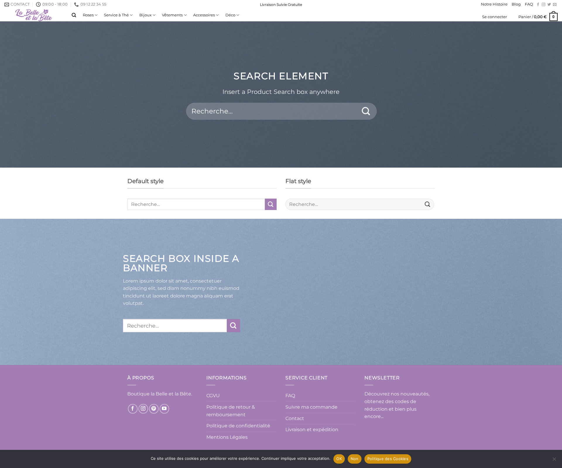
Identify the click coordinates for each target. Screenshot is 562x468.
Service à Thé (116, 15)
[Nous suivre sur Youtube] (164, 409)
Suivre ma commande (311, 407)
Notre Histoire (494, 4)
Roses (88, 15)
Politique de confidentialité (238, 426)
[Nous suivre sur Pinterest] (154, 409)
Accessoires (204, 15)
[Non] (554, 460)
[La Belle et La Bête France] (33, 15)
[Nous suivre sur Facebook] (538, 5)
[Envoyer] (366, 111)
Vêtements (172, 15)
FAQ (529, 4)
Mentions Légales (227, 437)
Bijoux (145, 15)
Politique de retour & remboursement (230, 410)
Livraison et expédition (311, 429)
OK (339, 458)
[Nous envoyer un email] (554, 5)
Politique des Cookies (387, 458)
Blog (516, 4)
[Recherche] (74, 15)
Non (355, 458)
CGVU (213, 395)
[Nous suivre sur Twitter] (549, 5)
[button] (494, 17)
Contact (294, 418)
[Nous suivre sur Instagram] (543, 5)
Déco (230, 15)
